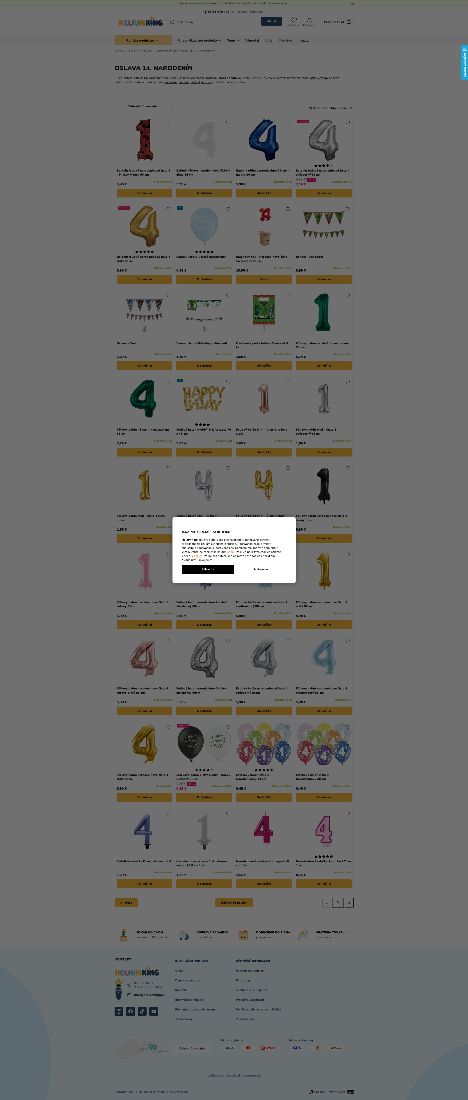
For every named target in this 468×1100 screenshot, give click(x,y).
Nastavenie (260, 569)
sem (230, 552)
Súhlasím (208, 569)
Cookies (197, 556)
